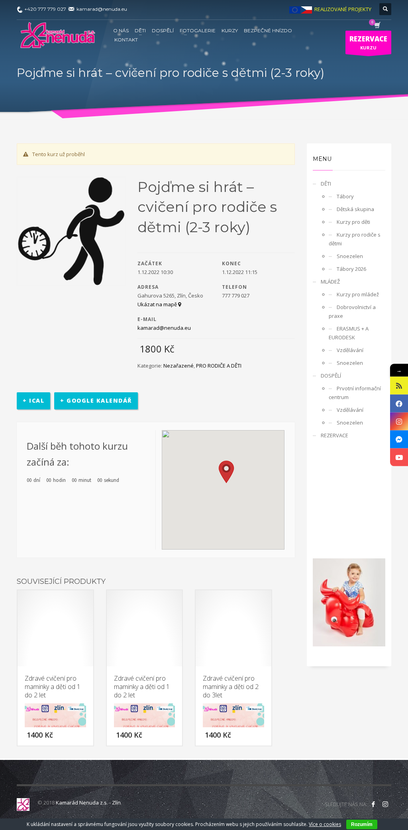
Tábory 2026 (351, 268)
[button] (226, 472)
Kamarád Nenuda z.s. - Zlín (88, 802)
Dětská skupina (355, 209)
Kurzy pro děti (353, 221)
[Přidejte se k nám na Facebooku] (373, 804)
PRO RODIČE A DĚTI (218, 365)
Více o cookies (325, 824)
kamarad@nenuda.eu (164, 327)
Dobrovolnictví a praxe (352, 311)
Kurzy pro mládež (358, 294)
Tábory (345, 196)
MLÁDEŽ (330, 281)
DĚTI (326, 183)
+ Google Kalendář (96, 400)
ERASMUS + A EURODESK (349, 333)
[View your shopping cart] (376, 26)
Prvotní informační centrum (355, 393)
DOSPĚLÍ (331, 375)
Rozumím (362, 824)
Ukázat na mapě (157, 304)
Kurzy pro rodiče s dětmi (355, 239)
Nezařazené (178, 365)
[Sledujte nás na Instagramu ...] (385, 804)
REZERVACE (334, 435)
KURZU (368, 42)
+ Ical (33, 400)
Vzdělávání (350, 350)
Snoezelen (350, 256)
